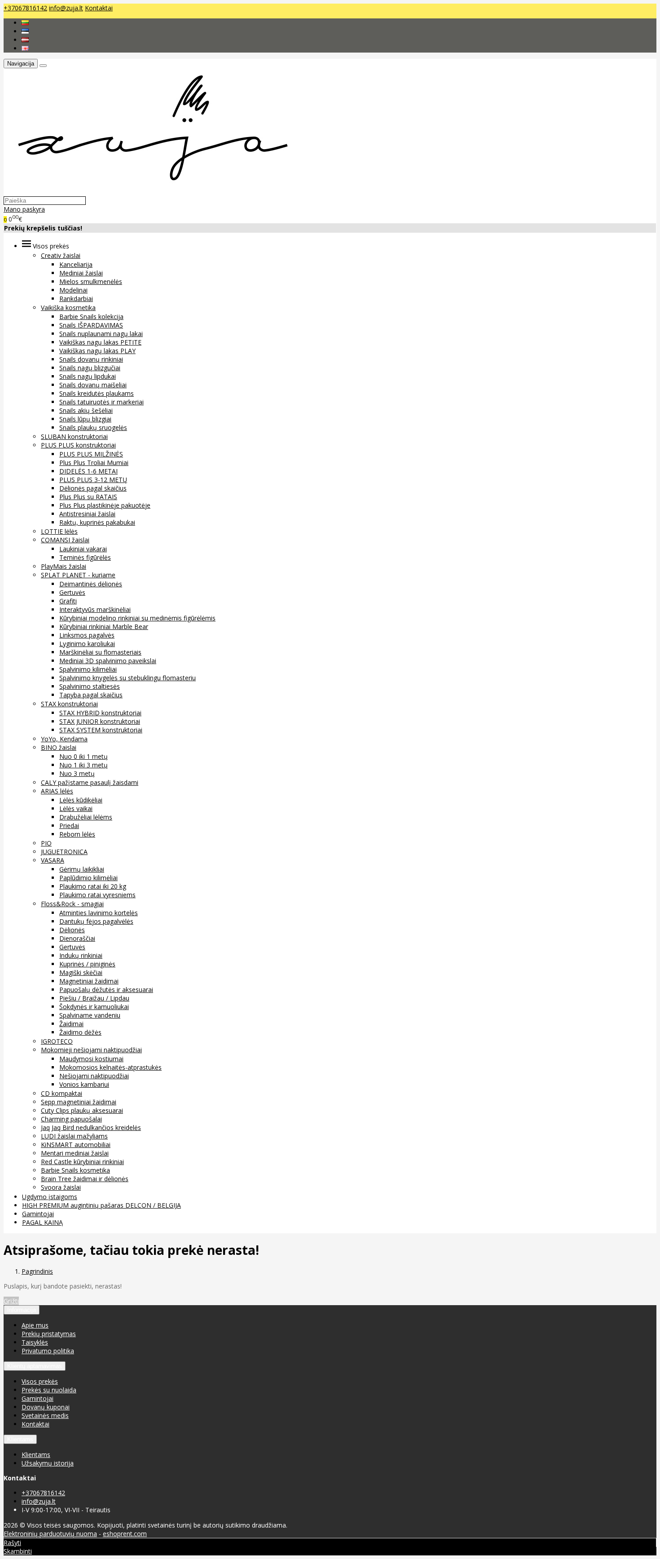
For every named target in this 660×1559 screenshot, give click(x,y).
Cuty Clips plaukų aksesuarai (82, 1110)
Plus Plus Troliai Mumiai (93, 462)
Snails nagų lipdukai (87, 376)
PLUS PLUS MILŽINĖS (91, 454)
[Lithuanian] (25, 22)
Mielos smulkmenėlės (90, 281)
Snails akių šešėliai (86, 410)
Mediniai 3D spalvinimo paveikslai (107, 660)
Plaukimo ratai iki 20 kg (92, 886)
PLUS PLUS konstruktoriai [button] (78, 445)
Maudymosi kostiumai (91, 1058)
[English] (25, 48)
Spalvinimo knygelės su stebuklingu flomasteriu (127, 677)
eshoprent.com (125, 1533)
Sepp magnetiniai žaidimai (78, 1102)
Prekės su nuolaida (49, 1390)
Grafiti (68, 601)
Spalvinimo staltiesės (89, 686)
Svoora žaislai (61, 1187)
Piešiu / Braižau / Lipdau (94, 998)
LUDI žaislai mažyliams (74, 1136)
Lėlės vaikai (75, 808)
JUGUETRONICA (64, 851)
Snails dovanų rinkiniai (91, 359)
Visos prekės (40, 1381)
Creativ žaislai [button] (60, 255)
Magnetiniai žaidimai (89, 981)
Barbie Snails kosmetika (75, 1170)
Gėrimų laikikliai (81, 869)
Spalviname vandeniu (89, 1015)
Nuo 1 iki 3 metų (83, 765)
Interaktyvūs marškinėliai (95, 609)
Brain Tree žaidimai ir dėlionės (84, 1178)
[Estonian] (25, 31)
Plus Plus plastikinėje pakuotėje (104, 505)
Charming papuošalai (71, 1119)
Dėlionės (72, 930)
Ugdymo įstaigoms (49, 1196)
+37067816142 (25, 8)
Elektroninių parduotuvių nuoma (50, 1533)
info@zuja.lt (66, 8)
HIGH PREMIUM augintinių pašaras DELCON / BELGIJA (101, 1205)
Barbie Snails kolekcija (91, 316)
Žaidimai (71, 1023)
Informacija (21, 1310)
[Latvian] (25, 39)
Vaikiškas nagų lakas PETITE (100, 342)
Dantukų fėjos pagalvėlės (96, 921)
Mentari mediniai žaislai (75, 1153)
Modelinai (73, 290)
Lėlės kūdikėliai (80, 800)
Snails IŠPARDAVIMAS (91, 325)
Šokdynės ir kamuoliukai (94, 1006)
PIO (46, 843)
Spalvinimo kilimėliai (88, 669)
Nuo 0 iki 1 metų (83, 756)
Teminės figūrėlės (85, 557)
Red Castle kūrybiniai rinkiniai (82, 1161)
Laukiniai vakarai (83, 549)
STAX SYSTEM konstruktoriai (100, 730)
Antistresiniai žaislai (87, 513)
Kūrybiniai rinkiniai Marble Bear (103, 626)
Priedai (69, 825)
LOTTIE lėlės (59, 531)
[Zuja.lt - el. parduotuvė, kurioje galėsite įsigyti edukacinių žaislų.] (148, 191)
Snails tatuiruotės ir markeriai (101, 402)
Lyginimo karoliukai (87, 643)
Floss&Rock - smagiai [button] (72, 903)
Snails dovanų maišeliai (93, 385)
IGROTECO (57, 1041)
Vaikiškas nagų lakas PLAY (97, 350)
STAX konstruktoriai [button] (69, 704)
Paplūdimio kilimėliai (88, 877)
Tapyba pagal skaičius (91, 695)
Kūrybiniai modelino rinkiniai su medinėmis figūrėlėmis (137, 618)
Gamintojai (38, 1213)
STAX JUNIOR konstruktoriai (99, 721)
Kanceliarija (75, 264)
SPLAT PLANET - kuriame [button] (78, 575)
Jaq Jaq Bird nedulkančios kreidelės (91, 1127)
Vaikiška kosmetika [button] (68, 307)
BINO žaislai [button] (58, 747)
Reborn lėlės (77, 834)
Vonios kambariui (84, 1084)
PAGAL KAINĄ (42, 1222)
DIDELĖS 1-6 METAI (88, 471)
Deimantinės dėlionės (90, 584)
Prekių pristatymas (49, 1333)
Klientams (20, 1439)
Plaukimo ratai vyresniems (97, 894)
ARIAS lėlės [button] (57, 791)
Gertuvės (72, 592)
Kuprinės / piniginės (87, 964)
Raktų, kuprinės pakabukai (97, 522)
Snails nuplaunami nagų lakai (101, 333)
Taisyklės (35, 1342)
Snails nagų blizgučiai (89, 367)
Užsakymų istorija (48, 1463)
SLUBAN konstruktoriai (74, 436)
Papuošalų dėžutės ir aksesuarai (106, 989)
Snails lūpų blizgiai (85, 419)
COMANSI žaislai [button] (65, 540)
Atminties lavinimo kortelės (98, 912)
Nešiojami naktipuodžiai (94, 1076)
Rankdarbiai (76, 298)
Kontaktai (99, 8)
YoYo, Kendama (64, 739)
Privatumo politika (48, 1350)
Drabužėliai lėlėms (85, 817)
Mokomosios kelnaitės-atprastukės (110, 1067)
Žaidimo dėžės (80, 1032)
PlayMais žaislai (63, 566)
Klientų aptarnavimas (34, 1366)
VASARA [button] (52, 860)
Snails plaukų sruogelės (93, 427)
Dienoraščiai (77, 938)
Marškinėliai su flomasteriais (100, 652)
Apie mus (35, 1325)
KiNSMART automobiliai (75, 1144)
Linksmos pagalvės (86, 635)
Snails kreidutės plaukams (96, 393)
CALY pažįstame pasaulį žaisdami (89, 782)
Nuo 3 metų (77, 773)
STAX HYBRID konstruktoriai (100, 713)
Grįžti (11, 1301)
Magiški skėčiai (80, 972)
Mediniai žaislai (81, 273)
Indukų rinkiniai (80, 955)
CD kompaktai (61, 1093)
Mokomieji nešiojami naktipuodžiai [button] (91, 1049)
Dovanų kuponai (46, 1407)
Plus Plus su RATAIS (88, 496)
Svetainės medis (45, 1415)
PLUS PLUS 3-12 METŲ (93, 479)
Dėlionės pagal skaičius (93, 488)
